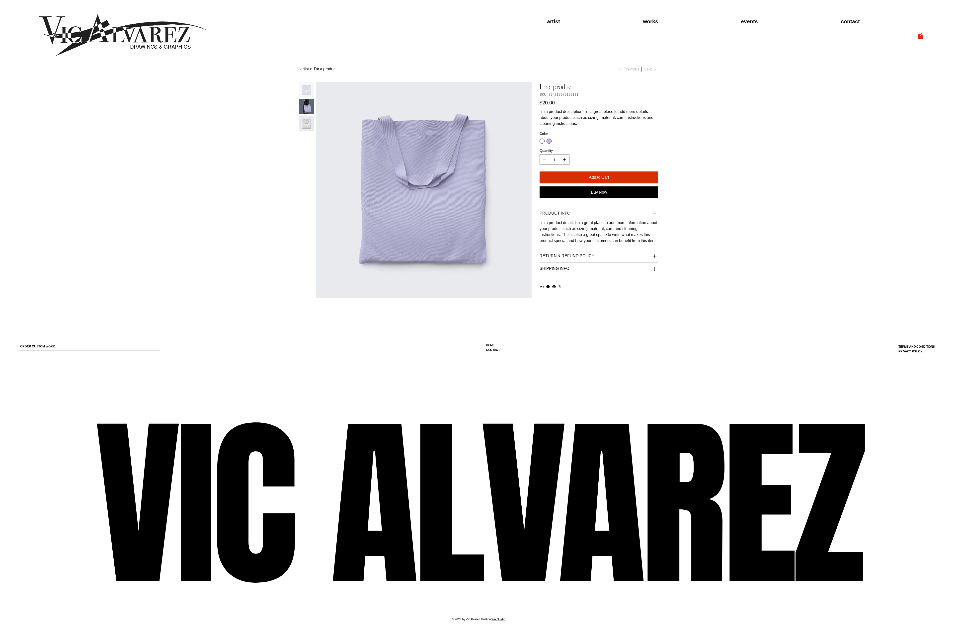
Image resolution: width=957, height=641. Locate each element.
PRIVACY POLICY (910, 351)
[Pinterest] (554, 286)
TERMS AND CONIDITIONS (916, 346)
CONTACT (493, 350)
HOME (490, 345)
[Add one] (564, 159)
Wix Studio (498, 619)
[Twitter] (560, 286)
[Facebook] (548, 286)
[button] (920, 35)
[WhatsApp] (542, 286)
